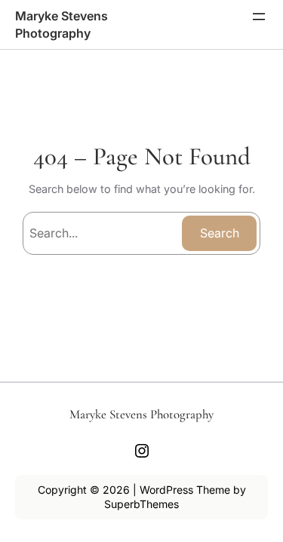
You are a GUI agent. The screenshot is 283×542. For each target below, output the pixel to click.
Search (219, 232)
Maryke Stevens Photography (141, 414)
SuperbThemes (141, 504)
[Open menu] (259, 17)
